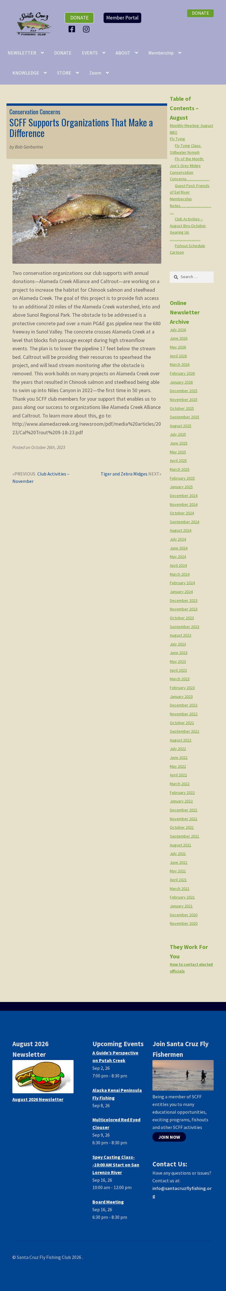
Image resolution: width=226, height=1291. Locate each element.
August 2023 (180, 635)
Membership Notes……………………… (190, 205)
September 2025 (184, 417)
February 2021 (182, 897)
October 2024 (182, 513)
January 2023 (181, 696)
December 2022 (183, 705)
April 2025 (178, 460)
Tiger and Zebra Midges (124, 474)
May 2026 (178, 347)
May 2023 (178, 661)
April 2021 (178, 879)
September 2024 (184, 521)
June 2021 (178, 862)
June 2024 (178, 548)
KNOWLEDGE (25, 73)
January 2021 (181, 906)
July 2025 (178, 434)
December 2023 (183, 600)
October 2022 (182, 722)
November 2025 (183, 399)
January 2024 (181, 591)
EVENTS (90, 53)
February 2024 (182, 582)
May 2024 (178, 556)
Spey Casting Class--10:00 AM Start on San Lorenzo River (115, 1164)
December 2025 (183, 390)
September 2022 (184, 731)
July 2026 (178, 329)
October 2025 (182, 408)
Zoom (95, 73)
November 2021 (183, 818)
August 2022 (180, 740)
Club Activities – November (40, 477)
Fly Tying (177, 138)
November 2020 (183, 923)
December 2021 (183, 810)
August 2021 (180, 845)
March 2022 (180, 783)
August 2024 (180, 530)
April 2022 (178, 774)
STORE (64, 73)
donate (79, 17)
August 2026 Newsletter (37, 1099)
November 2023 (183, 609)
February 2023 (182, 687)
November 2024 (183, 504)
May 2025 (178, 452)
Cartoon (177, 252)
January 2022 (181, 801)
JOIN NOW (169, 1137)
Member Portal (122, 17)
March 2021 (180, 888)
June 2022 (178, 757)
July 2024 (178, 539)
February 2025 (182, 478)
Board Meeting (108, 1202)
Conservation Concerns (34, 111)
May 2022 (178, 766)
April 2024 (178, 565)
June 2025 (178, 443)
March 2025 (180, 469)
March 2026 (180, 364)
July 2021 (178, 853)
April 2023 (178, 670)
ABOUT (123, 53)
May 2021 (178, 871)
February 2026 (182, 373)
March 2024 (180, 574)
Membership (161, 53)
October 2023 (182, 617)
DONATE (63, 53)
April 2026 (178, 356)
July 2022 (178, 748)
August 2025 (180, 425)
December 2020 (183, 914)
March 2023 (180, 678)
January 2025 (181, 486)
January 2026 (181, 382)
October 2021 (182, 827)
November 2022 (183, 714)
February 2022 (182, 792)
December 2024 (183, 495)
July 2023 (178, 644)
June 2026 (178, 338)
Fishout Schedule (190, 245)
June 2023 (178, 652)
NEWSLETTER (22, 53)
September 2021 (184, 836)
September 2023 (184, 626)
